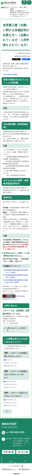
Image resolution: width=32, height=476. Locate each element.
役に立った (8, 360)
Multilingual (24, 3)
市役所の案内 (7, 452)
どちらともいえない (11, 363)
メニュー (29, 3)
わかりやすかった (10, 381)
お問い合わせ (21, 452)
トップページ (13, 7)
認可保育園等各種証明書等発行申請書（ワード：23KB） (16, 271)
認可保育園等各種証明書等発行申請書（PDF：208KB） (16, 276)
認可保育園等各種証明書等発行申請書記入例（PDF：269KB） (16, 281)
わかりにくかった (10, 387)
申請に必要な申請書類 (10, 74)
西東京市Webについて (9, 469)
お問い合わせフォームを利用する (16, 329)
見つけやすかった (10, 399)
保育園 (12, 9)
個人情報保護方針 (24, 469)
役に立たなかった (10, 365)
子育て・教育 (22, 7)
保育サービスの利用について (18, 10)
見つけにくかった (10, 405)
